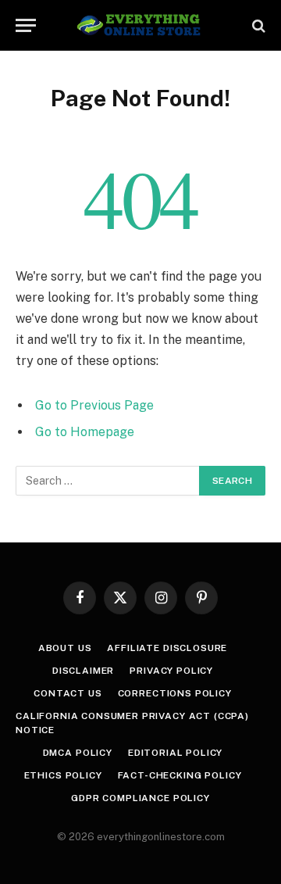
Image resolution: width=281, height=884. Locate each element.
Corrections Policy (175, 693)
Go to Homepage (84, 431)
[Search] (257, 25)
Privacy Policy (171, 670)
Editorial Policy (175, 752)
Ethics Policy (63, 775)
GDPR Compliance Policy (140, 798)
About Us (65, 647)
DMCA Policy (77, 752)
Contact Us (67, 693)
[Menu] (26, 25)
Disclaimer (83, 670)
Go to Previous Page (94, 405)
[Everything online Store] (141, 25)
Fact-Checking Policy (180, 775)
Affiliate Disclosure (167, 647)
